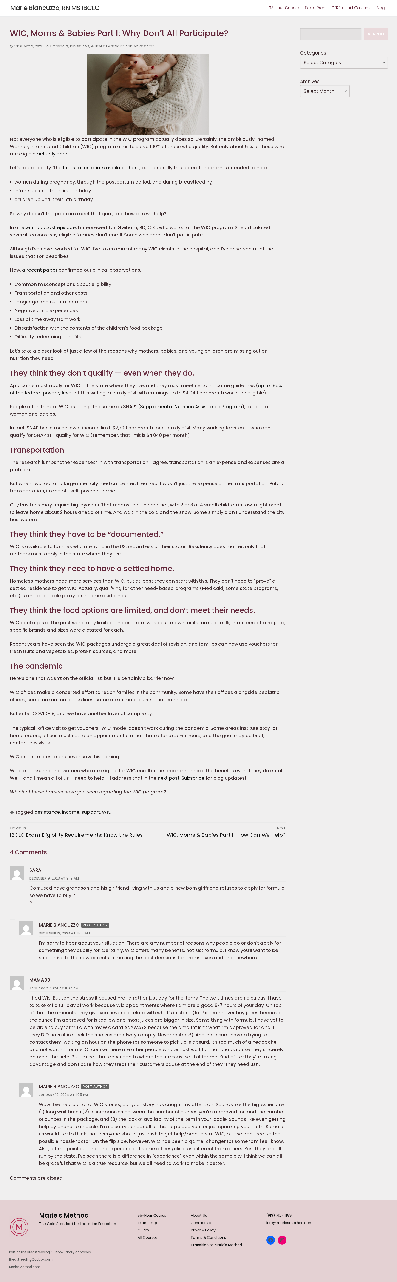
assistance (47, 812)
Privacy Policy (203, 1230)
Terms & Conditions (208, 1237)
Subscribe (192, 778)
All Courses (148, 1237)
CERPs (143, 1230)
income (70, 812)
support (91, 812)
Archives (310, 81)
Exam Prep (147, 1222)
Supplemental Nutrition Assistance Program (191, 406)
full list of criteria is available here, (101, 167)
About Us (199, 1215)
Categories (313, 53)
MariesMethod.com (24, 1267)
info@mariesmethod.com (289, 1222)
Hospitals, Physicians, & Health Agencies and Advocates (102, 46)
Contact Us (201, 1222)
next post (168, 778)
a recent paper (39, 270)
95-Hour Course (152, 1215)
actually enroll (53, 154)
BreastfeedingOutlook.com (31, 1259)
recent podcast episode (48, 227)
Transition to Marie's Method (216, 1245)
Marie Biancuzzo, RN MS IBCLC (54, 8)
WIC (106, 812)
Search (376, 34)
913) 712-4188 (280, 1215)
